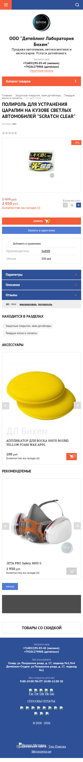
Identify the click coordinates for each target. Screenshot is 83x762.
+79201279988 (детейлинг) (41, 66)
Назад (10, 586)
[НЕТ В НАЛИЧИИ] (71, 571)
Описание (13, 285)
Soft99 (46, 251)
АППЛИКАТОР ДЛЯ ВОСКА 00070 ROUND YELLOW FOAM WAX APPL (37, 443)
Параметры (14, 274)
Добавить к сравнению (27, 243)
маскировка (28, 304)
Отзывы (11, 295)
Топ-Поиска (57, 746)
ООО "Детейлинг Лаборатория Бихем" (41, 41)
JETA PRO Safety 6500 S (23, 563)
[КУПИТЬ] (71, 456)
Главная (7, 95)
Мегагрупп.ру (41, 751)
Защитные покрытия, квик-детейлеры (38, 95)
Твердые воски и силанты (21, 333)
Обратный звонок (41, 70)
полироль (45, 304)
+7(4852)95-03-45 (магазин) (41, 63)
